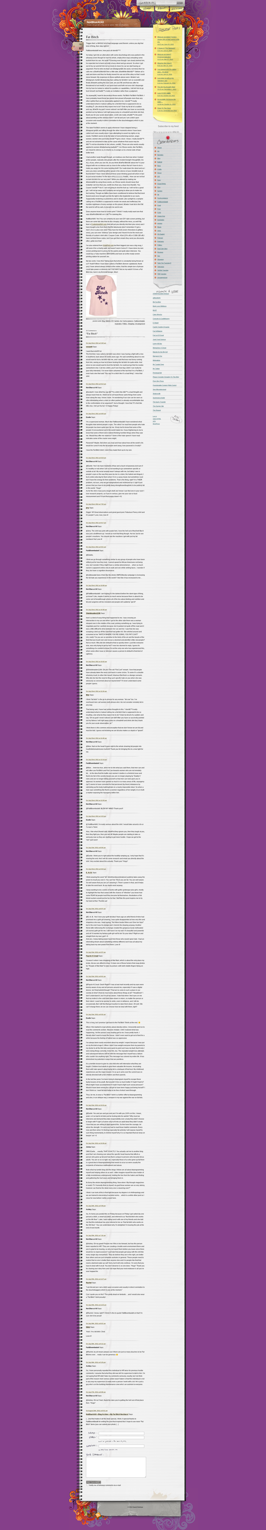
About (161, 9)
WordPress (156, 424)
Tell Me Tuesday (162, 270)
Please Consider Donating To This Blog (166, 377)
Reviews (160, 252)
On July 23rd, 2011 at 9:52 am (96, 1014)
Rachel (89, 1283)
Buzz (159, 165)
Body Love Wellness (160, 306)
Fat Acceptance (128, 321)
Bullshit (108, 321)
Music (159, 227)
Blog (103, 321)
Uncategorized (140, 324)
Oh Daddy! (161, 234)
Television (160, 267)
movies (159, 223)
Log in (155, 416)
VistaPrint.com (108, 245)
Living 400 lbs (157, 343)
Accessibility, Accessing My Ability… (166, 102)
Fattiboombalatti (139, 321)
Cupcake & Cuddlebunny (161, 318)
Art (158, 151)
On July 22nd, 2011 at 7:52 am (96, 504)
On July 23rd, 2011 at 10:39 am (96, 1143)
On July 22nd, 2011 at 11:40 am (96, 738)
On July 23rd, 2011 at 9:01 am (96, 976)
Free (159, 209)
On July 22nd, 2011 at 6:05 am (96, 413)
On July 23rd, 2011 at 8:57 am (96, 908)
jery (87, 508)
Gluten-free (161, 216)
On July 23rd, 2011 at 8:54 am (96, 847)
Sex (158, 256)
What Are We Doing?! (164, 64)
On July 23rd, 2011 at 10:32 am (96, 1105)
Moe (87, 695)
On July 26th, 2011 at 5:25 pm (96, 1362)
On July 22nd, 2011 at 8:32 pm (96, 869)
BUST (155, 310)
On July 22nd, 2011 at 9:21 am (96, 547)
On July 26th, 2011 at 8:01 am (96, 1323)
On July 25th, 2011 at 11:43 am (96, 1305)
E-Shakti (155, 323)
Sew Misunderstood (159, 389)
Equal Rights (161, 183)
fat (121, 321)
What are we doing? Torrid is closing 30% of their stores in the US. (168, 40)
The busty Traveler (159, 402)
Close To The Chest (167, 109)
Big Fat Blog (157, 302)
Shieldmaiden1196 (93, 613)
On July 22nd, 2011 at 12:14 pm (96, 759)
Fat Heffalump (157, 331)
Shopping (131, 324)
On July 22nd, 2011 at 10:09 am (96, 585)
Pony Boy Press (158, 381)
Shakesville (156, 393)
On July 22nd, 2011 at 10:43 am (96, 661)
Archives (176, 9)
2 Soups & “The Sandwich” (166, 49)
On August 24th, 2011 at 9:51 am (97, 1410)
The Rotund (157, 410)
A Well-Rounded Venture (161, 293)
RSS (98, 1515)
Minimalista (156, 360)
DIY (112, 321)
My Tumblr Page (158, 364)
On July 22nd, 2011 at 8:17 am (96, 523)
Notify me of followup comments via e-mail (105, 1485)
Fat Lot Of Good (158, 335)
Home (147, 9)
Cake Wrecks (157, 314)
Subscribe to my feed (168, 126)
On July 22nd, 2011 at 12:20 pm (96, 800)
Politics (124, 324)
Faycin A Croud (92, 956)
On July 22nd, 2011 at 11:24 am (96, 691)
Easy (159, 180)
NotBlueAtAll (95, 22)
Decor (159, 173)
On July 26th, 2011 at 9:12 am (96, 1344)
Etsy (158, 187)
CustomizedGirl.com (99, 224)
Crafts (159, 169)
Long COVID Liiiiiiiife (166, 94)
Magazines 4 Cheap (159, 348)
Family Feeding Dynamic (161, 327)
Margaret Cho (157, 356)
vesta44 (89, 347)
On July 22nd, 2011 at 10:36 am (96, 609)
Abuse (159, 147)
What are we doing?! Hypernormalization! (165, 57)
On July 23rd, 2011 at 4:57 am (96, 952)
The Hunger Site (158, 406)
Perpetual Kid (157, 373)
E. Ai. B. (89, 873)
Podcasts (160, 241)
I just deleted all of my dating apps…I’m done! (166, 72)
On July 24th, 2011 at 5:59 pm (96, 1206)
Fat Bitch (92, 37)
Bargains (160, 155)
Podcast (160, 238)
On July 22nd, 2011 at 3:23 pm (96, 816)
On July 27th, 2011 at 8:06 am (96, 1392)
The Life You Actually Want (166, 88)
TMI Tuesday (161, 274)
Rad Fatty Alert (162, 248)
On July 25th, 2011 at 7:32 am (96, 1235)
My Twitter (156, 368)
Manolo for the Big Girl (160, 352)
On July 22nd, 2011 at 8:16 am (96, 458)
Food (159, 205)
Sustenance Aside (159, 398)
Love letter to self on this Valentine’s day (166, 80)
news (159, 230)
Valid (157, 419)
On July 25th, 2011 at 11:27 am (96, 1279)
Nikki (88, 1327)
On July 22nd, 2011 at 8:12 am (96, 384)
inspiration (118, 324)
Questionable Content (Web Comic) (165, 385)
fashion (116, 321)
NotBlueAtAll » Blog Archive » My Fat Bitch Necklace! (107, 1414)
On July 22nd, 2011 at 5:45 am (96, 343)
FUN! (159, 212)
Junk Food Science (159, 339)
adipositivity (157, 298)
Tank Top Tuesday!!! (164, 263)
